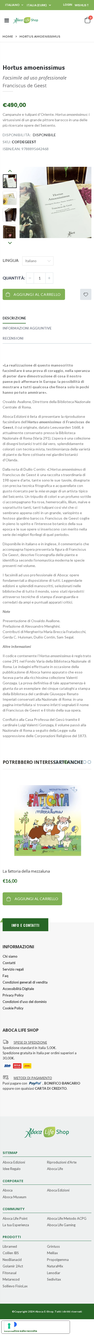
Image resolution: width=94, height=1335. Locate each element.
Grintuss (53, 1246)
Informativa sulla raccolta (20, 1330)
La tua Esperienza (16, 1225)
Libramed (10, 1246)
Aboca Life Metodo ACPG (66, 1219)
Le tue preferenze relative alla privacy (41, 1324)
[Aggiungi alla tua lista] (85, 294)
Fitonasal (9, 1273)
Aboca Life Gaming (61, 1225)
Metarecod (11, 1279)
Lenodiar (53, 1273)
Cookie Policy (13, 1008)
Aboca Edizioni (14, 1162)
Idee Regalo (12, 1169)
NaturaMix (55, 1266)
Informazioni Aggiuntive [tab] (27, 328)
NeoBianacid (12, 1260)
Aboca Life (55, 1169)
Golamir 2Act (13, 1266)
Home (8, 36)
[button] (56, 762)
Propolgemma (58, 1260)
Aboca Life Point (15, 1219)
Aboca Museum (14, 1197)
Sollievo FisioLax (15, 1286)
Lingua (11, 260)
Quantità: (14, 278)
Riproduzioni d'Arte (62, 1162)
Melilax (52, 1253)
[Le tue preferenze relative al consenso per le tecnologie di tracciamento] (9, 1326)
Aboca (8, 1190)
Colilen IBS (11, 1253)
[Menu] (6, 20)
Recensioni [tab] (13, 338)
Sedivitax (54, 1279)
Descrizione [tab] (14, 318)
